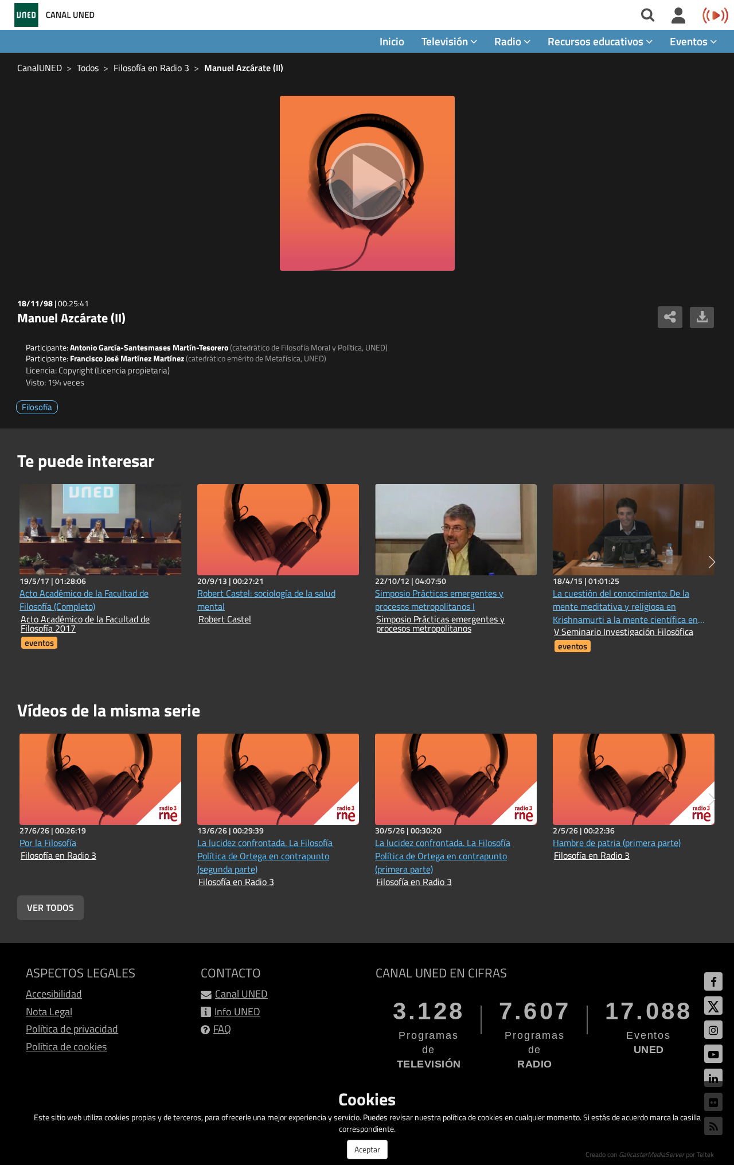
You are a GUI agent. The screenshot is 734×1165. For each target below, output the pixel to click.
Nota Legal (49, 1011)
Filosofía (37, 407)
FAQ (222, 1029)
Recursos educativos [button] (597, 41)
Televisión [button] (445, 41)
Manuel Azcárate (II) (243, 68)
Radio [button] (509, 41)
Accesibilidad (54, 994)
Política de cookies (66, 1046)
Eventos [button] (690, 41)
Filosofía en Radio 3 (151, 68)
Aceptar (367, 1149)
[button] (712, 562)
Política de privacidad (72, 1029)
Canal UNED (241, 994)
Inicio (392, 41)
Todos (88, 68)
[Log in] (678, 16)
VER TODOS (50, 907)
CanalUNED (39, 68)
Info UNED (237, 1011)
